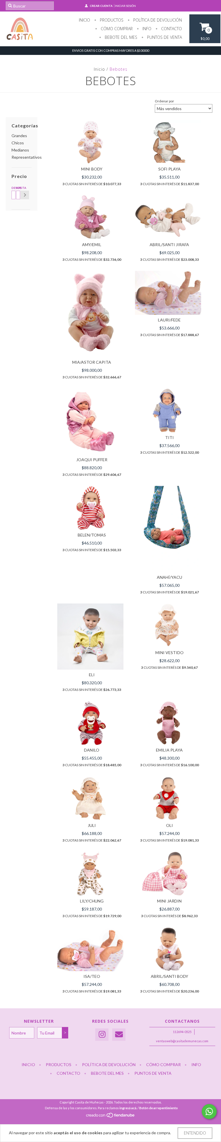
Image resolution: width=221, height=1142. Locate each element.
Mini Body (91, 168)
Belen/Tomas (92, 534)
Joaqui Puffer (91, 459)
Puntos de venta (164, 37)
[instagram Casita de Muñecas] (101, 1034)
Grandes (19, 135)
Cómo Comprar (116, 28)
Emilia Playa (169, 750)
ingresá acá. (128, 1108)
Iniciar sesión (125, 5)
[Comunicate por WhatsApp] (209, 1111)
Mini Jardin (169, 900)
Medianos (20, 149)
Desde (13, 187)
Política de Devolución (157, 20)
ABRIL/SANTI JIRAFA (169, 244)
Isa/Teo (91, 976)
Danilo (91, 750)
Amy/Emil (91, 244)
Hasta (17, 187)
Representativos (27, 157)
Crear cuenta (101, 5)
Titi (169, 437)
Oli (169, 825)
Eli (92, 674)
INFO (146, 28)
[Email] (118, 1034)
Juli (92, 825)
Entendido (195, 1133)
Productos (111, 20)
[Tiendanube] (110, 1117)
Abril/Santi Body (169, 976)
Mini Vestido (169, 652)
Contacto (171, 28)
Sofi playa (169, 168)
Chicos (18, 142)
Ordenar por (164, 101)
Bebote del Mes (120, 37)
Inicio (84, 20)
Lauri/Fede (169, 319)
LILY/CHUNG (92, 900)
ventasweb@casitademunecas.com (182, 1041)
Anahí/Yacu (169, 577)
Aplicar (24, 195)
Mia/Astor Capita (91, 362)
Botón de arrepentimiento (158, 1108)
